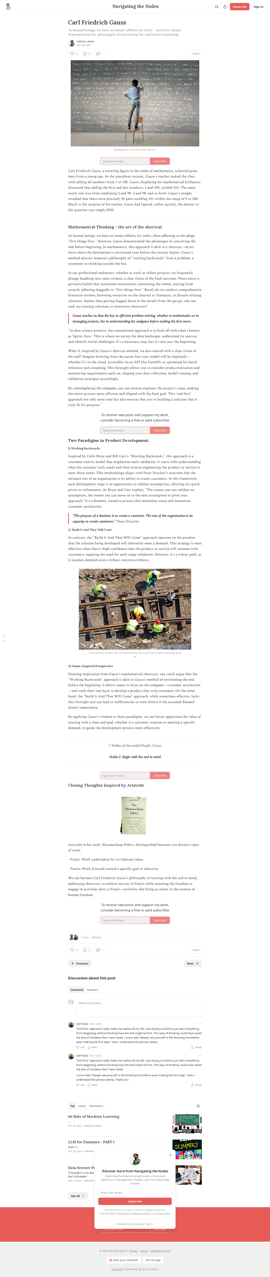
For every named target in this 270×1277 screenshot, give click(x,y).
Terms (144, 1251)
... (69, 1121)
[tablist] (84, 990)
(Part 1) (73, 1147)
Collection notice (160, 1251)
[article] (135, 1124)
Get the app (153, 1260)
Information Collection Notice (134, 1213)
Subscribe (239, 6)
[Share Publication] (224, 6)
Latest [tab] (82, 1106)
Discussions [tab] (96, 1106)
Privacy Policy (162, 1213)
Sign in (258, 6)
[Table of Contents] (4, 638)
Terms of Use (153, 1209)
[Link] (63, 227)
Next (190, 963)
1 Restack (96, 937)
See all (75, 1196)
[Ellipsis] (200, 1024)
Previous (82, 963)
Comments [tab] (76, 990)
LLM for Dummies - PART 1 (91, 1142)
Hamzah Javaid (85, 41)
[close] (170, 1155)
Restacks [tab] (92, 990)
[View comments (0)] (103, 1130)
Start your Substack (125, 1260)
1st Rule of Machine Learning (93, 1116)
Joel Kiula (82, 1023)
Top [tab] (72, 1106)
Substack (116, 1269)
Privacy (133, 1251)
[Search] (216, 6)
